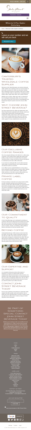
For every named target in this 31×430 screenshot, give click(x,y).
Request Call (9, 41)
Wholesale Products (15, 357)
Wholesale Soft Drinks (16, 361)
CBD (15, 350)
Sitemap (15, 386)
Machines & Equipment (15, 362)
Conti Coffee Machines (15, 373)
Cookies (15, 425)
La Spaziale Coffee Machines (15, 374)
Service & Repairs (15, 368)
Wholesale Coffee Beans (15, 358)
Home (3, 28)
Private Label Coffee (15, 367)
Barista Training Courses (15, 376)
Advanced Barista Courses (15, 379)
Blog (15, 383)
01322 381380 (14, 1)
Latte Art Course (15, 380)
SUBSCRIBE (15, 403)
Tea (15, 346)
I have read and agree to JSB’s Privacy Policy (16, 408)
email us (17, 326)
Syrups (15, 349)
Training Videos (15, 14)
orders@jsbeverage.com (20, 393)
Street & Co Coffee (15, 364)
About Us (15, 381)
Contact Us (15, 384)
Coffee (15, 345)
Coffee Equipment (15, 348)
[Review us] (16, 416)
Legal (20, 425)
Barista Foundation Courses (15, 377)
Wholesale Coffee (15, 355)
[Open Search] (27, 1)
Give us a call (10, 326)
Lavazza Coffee (15, 365)
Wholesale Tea (15, 359)
